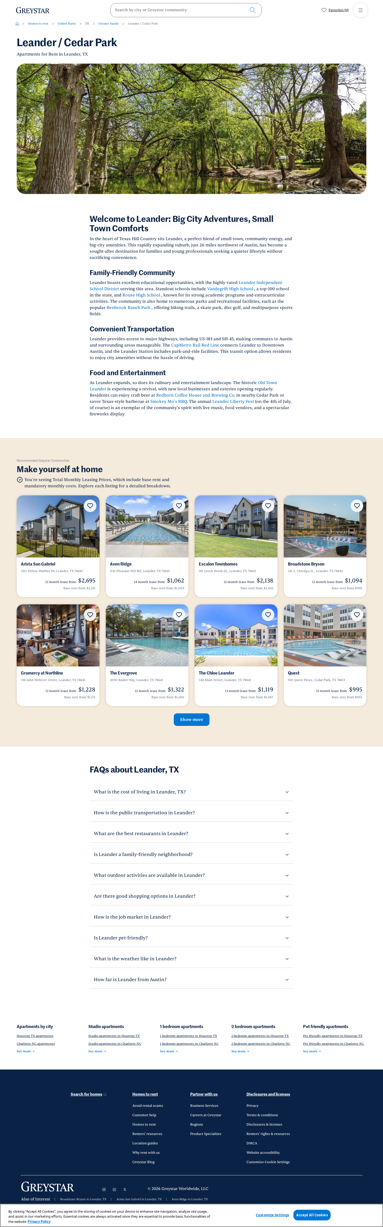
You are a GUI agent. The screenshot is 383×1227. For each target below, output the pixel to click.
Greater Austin (108, 24)
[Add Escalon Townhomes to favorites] (268, 506)
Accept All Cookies (312, 1214)
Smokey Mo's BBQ (168, 401)
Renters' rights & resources (268, 1134)
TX (87, 24)
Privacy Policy (39, 1221)
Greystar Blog (143, 1162)
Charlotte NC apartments (36, 1044)
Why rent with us (146, 1153)
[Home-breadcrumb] (17, 23)
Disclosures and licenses (268, 1094)
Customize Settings (272, 1214)
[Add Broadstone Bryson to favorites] (357, 506)
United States (67, 24)
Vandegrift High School (230, 288)
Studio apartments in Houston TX (114, 1036)
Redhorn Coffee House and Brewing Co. (195, 395)
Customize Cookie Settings (268, 1162)
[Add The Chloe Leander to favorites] (268, 615)
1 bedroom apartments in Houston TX (188, 1036)
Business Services (204, 1106)
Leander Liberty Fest (233, 401)
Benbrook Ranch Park (129, 307)
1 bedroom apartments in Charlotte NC (189, 1044)
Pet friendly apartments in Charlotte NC (333, 1044)
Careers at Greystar (205, 1115)
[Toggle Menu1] (360, 10)
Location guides (145, 1143)
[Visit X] (125, 1189)
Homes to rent (38, 24)
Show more (191, 719)
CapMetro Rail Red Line (195, 345)
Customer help (144, 1115)
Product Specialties (205, 1134)
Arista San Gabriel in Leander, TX (139, 1199)
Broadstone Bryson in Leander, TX (83, 1199)
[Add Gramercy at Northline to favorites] (90, 615)
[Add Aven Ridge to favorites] (179, 506)
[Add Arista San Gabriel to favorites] (90, 506)
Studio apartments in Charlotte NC (114, 1044)
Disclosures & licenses (264, 1124)
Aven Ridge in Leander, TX (190, 1199)
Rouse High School (141, 295)
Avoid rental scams (147, 1106)
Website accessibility (263, 1153)
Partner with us (204, 1094)
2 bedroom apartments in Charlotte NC (260, 1044)
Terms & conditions (262, 1115)
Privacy (252, 1106)
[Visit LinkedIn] (114, 1189)
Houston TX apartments (35, 1036)
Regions (196, 1124)
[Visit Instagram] (104, 1189)
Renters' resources (147, 1134)
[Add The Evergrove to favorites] (179, 615)
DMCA (251, 1143)
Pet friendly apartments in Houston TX (332, 1036)
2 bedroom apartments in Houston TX (260, 1036)
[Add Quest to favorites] (357, 615)
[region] (191, 1215)
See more (24, 1051)
